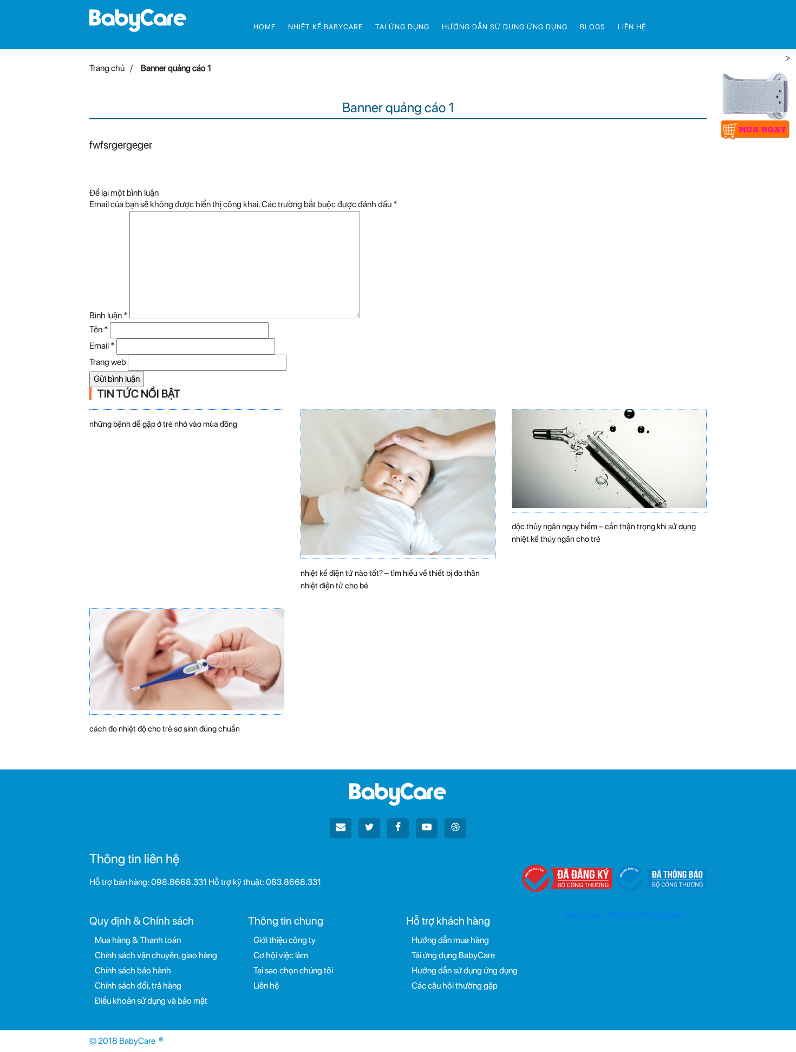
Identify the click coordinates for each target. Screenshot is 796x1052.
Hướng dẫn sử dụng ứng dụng (504, 27)
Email (102, 346)
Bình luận (108, 315)
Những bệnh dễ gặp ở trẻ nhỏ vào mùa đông (163, 424)
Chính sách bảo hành (133, 970)
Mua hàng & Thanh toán (138, 940)
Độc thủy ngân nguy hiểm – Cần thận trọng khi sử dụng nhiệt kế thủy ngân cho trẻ (604, 533)
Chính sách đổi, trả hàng (138, 985)
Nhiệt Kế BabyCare (325, 27)
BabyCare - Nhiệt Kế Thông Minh (624, 915)
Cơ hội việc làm (280, 955)
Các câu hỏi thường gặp (455, 985)
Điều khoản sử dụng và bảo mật (151, 1001)
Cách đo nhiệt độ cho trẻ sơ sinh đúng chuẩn (164, 729)
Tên (98, 329)
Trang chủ (107, 68)
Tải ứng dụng (402, 27)
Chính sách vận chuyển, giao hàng (156, 955)
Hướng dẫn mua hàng (450, 940)
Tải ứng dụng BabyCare (453, 955)
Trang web (107, 362)
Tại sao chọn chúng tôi (293, 970)
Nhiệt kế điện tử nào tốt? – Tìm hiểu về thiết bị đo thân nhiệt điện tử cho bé (390, 579)
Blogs (592, 27)
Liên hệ (632, 27)
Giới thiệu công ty (284, 940)
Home (264, 27)
